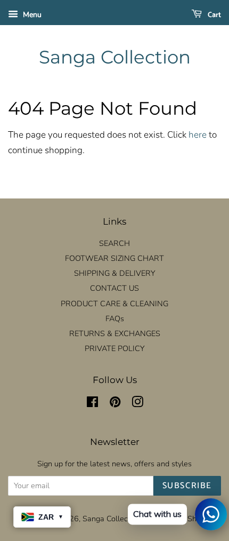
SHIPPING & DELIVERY (114, 273)
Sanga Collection (115, 57)
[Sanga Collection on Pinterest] (115, 404)
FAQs (114, 318)
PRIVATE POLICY (114, 348)
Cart (213, 15)
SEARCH (114, 243)
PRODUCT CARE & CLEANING (114, 303)
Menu (31, 15)
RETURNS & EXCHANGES (114, 333)
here (198, 135)
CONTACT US (114, 288)
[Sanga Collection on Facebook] (92, 404)
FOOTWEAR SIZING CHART (114, 258)
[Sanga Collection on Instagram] (137, 404)
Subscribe (187, 486)
